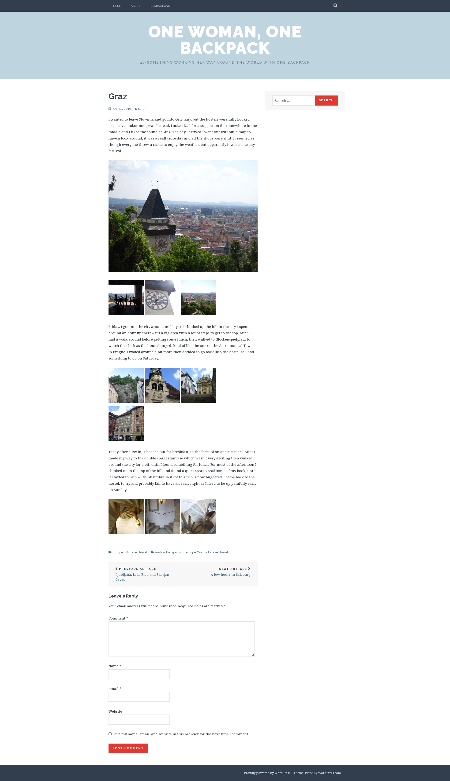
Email (115, 688)
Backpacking (175, 552)
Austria (160, 552)
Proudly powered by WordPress (267, 773)
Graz (118, 96)
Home (117, 5)
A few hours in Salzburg (231, 572)
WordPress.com (329, 773)
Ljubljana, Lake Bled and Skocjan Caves (142, 574)
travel (143, 552)
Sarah (142, 108)
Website (115, 711)
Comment (118, 618)
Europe (118, 552)
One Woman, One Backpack (225, 40)
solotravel (131, 552)
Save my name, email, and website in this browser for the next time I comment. (180, 734)
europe (191, 552)
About (135, 5)
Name (115, 666)
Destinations (160, 5)
